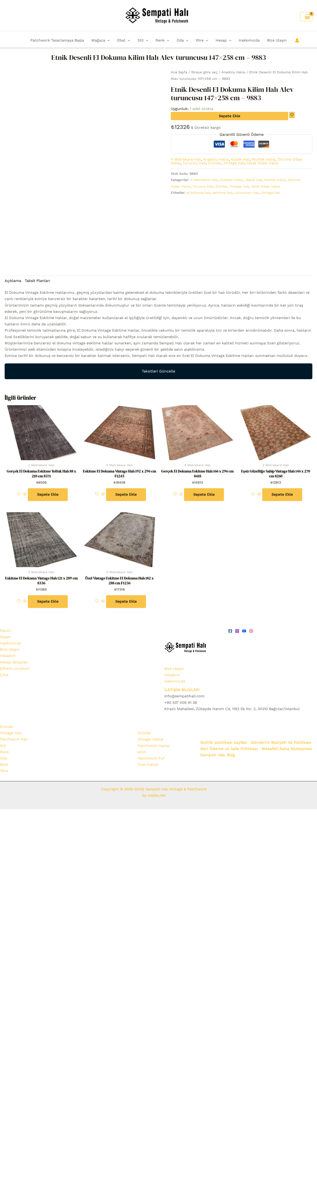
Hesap (221, 40)
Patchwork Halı (14, 739)
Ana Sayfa (179, 72)
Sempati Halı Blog (217, 755)
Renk (160, 40)
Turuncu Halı (194, 163)
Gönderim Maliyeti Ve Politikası (282, 742)
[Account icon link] (297, 40)
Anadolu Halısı (233, 72)
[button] (107, 40)
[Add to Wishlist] (292, 115)
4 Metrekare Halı (186, 159)
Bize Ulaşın (277, 40)
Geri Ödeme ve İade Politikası (229, 748)
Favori (5, 630)
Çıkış (4, 674)
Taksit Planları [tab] (37, 280)
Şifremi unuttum (15, 668)
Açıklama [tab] (13, 280)
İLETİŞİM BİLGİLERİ (182, 690)
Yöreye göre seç (204, 72)
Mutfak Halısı (263, 159)
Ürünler (214, 163)
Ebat (121, 40)
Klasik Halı (240, 159)
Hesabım (8, 655)
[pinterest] (251, 631)
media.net (155, 795)
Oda (180, 40)
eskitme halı (223, 192)
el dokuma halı (198, 192)
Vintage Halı (234, 163)
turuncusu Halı (247, 192)
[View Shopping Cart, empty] (306, 16)
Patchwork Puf (151, 758)
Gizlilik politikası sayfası (223, 742)
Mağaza (98, 40)
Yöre (200, 40)
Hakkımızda (249, 40)
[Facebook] (230, 631)
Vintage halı (270, 192)
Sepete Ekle (229, 116)
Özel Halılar (148, 764)
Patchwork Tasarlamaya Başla (57, 40)
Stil (141, 40)
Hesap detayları (14, 662)
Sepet (5, 637)
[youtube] (244, 631)
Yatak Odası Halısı (262, 163)
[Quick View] (25, 494)
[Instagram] (237, 631)
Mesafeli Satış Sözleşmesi (287, 748)
